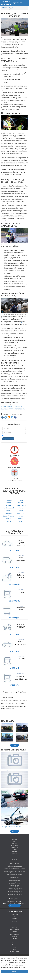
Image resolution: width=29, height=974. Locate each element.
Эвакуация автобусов (14, 872)
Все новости (14, 831)
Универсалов (20, 545)
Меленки (8, 519)
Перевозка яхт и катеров (14, 879)
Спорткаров (21, 643)
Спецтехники (20, 574)
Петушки (20, 519)
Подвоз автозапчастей (21, 679)
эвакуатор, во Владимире (20, 323)
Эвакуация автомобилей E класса (15, 892)
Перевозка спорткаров (14, 877)
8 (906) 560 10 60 (17, 3)
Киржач (8, 511)
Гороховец (8, 505)
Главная (14, 839)
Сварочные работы (21, 675)
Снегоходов (20, 627)
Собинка (8, 521)
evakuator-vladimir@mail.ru (15, 901)
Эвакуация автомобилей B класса (15, 888)
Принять (14, 971)
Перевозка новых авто (14, 875)
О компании (14, 845)
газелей (21, 609)
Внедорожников (20, 560)
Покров (21, 508)
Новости (14, 853)
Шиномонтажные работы (21, 677)
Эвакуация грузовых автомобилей (14, 866)
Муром (21, 516)
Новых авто (21, 641)
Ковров (21, 511)
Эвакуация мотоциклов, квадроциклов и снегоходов (14, 868)
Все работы (14, 745)
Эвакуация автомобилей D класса (14, 891)
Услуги (14, 841)
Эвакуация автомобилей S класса (15, 894)
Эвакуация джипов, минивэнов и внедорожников (14, 869)
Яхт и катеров (21, 658)
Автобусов (21, 591)
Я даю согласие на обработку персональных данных (15, 435)
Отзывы (14, 849)
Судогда (20, 500)
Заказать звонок (14, 905)
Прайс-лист (15, 843)
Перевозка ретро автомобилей (14, 880)
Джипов (21, 557)
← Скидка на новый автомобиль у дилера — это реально (7, 408)
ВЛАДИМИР (6, 3)
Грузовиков (21, 592)
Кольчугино (8, 513)
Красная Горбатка (8, 516)
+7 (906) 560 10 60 (15, 899)
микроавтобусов (20, 607)
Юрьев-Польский (21, 505)
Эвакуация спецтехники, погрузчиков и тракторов (14, 871)
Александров (8, 500)
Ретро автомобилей (20, 644)
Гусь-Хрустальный (8, 508)
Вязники (8, 503)
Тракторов (21, 577)
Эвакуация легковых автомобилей (14, 865)
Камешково (20, 513)
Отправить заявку (8, 439)
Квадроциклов (21, 626)
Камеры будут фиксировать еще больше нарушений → (21, 408)
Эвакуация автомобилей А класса (15, 886)
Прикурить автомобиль (14, 863)
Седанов (20, 543)
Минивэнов (21, 559)
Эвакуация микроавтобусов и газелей (14, 874)
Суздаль (20, 503)
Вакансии (14, 851)
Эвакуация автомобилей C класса (14, 889)
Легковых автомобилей (20, 541)
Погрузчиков (20, 575)
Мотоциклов (20, 624)
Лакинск (20, 521)
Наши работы (14, 847)
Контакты (14, 855)
